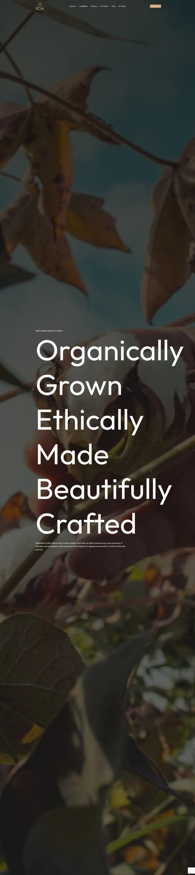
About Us (72, 6)
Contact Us (155, 6)
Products (94, 6)
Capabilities (83, 6)
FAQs (113, 6)
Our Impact (104, 6)
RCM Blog (122, 6)
